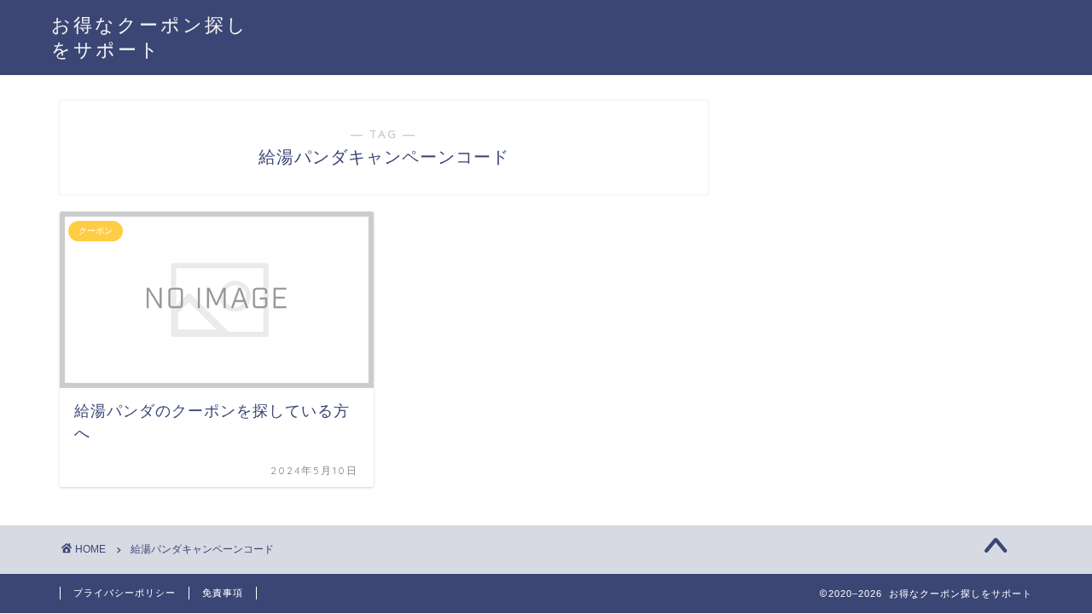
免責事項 (222, 593)
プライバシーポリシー (124, 593)
